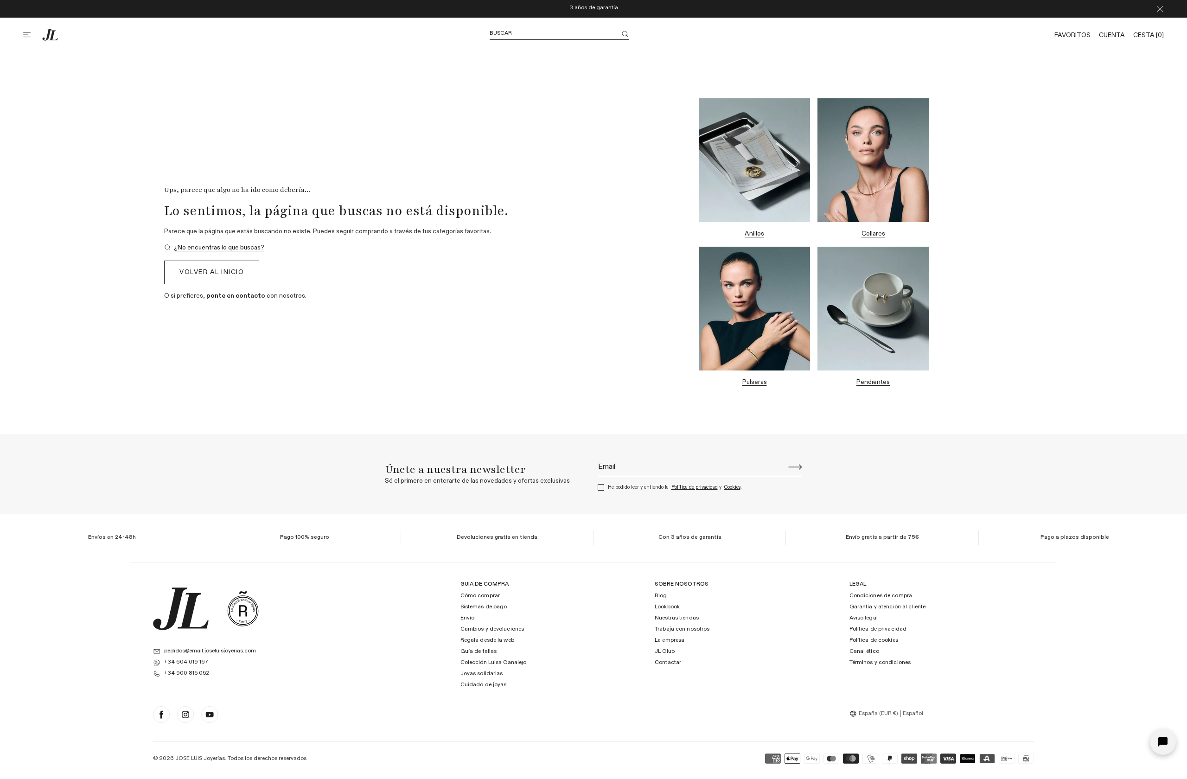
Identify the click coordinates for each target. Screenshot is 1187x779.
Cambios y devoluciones (492, 629)
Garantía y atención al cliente (887, 607)
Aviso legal (863, 618)
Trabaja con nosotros (682, 629)
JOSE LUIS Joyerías (200, 758)
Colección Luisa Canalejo (493, 662)
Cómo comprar (480, 596)
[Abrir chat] (1163, 742)
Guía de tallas (478, 651)
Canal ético (864, 651)
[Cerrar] (1160, 9)
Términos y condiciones (880, 662)
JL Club (665, 651)
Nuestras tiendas (677, 618)
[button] (32, 35)
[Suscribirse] (795, 467)
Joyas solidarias (481, 674)
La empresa (669, 640)
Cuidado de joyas (483, 685)
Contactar (668, 662)
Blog (661, 596)
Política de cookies (873, 640)
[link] (214, 247)
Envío (467, 618)
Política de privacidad (694, 487)
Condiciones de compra (881, 596)
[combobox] (874, 713)
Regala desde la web (487, 640)
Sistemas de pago (483, 607)
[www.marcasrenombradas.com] (243, 608)
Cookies (732, 487)
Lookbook (667, 607)
